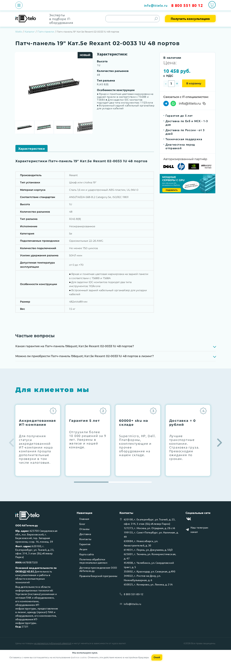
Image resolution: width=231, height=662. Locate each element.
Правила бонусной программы (98, 575)
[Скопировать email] (204, 103)
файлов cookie (79, 657)
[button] (219, 443)
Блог (82, 523)
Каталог (30, 31)
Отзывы (84, 529)
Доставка (85, 534)
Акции (83, 549)
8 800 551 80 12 (187, 5)
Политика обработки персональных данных (93, 561)
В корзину (193, 83)
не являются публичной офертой (52, 643)
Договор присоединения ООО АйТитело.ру (98, 569)
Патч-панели (45, 31)
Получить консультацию (190, 18)
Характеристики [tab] (31, 148)
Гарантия (84, 544)
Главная (84, 518)
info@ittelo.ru (156, 5)
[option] (54, 86)
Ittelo (18, 31)
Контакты (85, 539)
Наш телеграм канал (199, 529)
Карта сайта (86, 554)
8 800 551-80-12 (133, 594)
